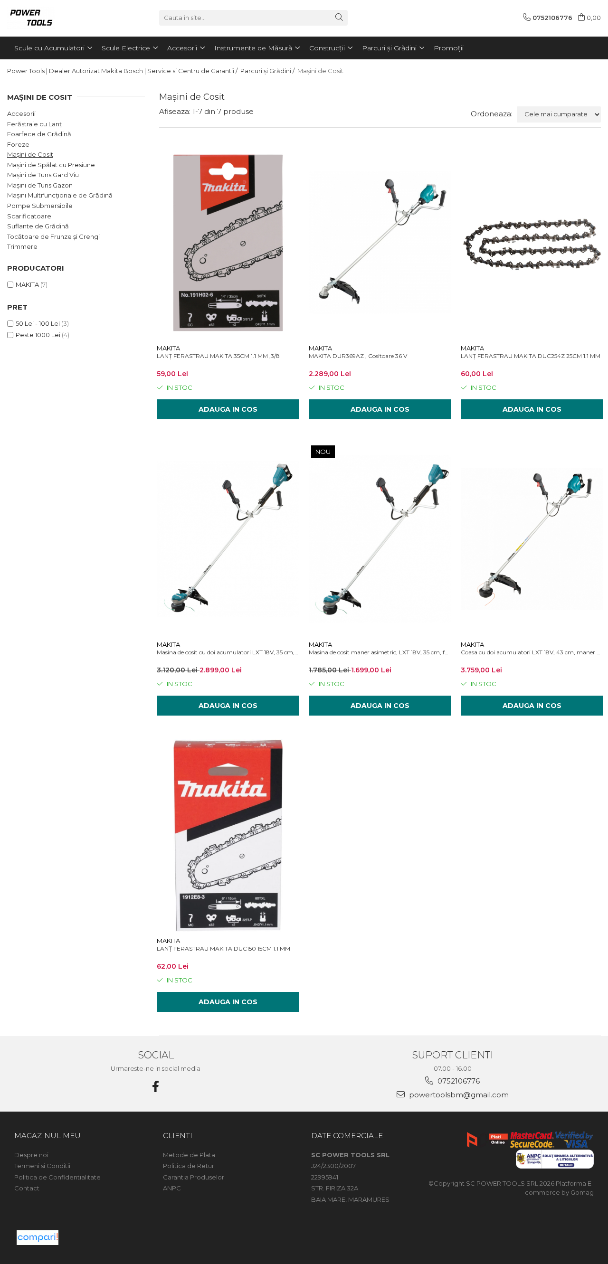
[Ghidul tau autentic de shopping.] (37, 1237)
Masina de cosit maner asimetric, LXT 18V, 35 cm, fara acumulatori (380, 652)
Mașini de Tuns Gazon (40, 185)
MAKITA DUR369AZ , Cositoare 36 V (358, 355)
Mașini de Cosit (30, 154)
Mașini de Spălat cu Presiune (51, 165)
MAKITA (27, 284)
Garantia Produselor (193, 1177)
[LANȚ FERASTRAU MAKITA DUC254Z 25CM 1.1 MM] (532, 243)
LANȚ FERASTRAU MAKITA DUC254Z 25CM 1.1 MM (530, 355)
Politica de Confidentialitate (57, 1177)
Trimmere (22, 246)
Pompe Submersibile (40, 205)
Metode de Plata (189, 1155)
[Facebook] (156, 1086)
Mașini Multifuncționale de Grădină (60, 195)
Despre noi (31, 1155)
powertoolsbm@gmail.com (458, 1094)
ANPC (172, 1188)
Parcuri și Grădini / (268, 71)
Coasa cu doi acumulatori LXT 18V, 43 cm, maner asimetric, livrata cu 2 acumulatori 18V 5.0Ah (532, 652)
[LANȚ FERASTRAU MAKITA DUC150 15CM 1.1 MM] (228, 835)
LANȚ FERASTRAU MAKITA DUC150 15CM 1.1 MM (223, 948)
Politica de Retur (188, 1166)
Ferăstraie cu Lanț (34, 124)
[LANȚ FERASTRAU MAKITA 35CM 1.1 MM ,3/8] (228, 243)
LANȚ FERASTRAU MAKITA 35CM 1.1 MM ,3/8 (218, 355)
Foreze (18, 144)
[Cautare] (339, 18)
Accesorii (21, 113)
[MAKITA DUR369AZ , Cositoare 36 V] (380, 243)
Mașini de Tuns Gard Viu (43, 175)
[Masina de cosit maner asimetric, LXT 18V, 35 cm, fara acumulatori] (380, 539)
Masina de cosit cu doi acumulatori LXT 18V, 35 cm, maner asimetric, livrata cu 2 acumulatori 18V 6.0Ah (228, 652)
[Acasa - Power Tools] (54, 17)
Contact (26, 1188)
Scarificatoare (29, 216)
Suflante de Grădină (38, 226)
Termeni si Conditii (42, 1166)
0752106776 (458, 1080)
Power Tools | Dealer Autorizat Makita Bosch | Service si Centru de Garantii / (123, 71)
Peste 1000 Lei (38, 335)
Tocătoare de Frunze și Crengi (53, 236)
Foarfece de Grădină (39, 134)
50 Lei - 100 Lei (38, 323)
